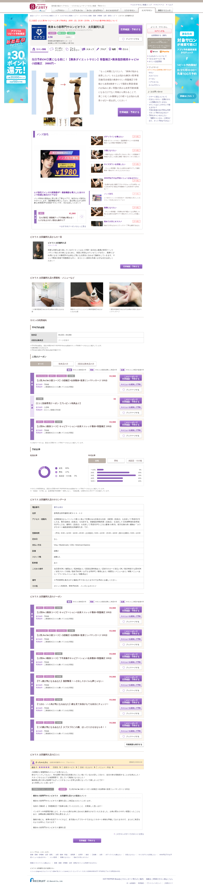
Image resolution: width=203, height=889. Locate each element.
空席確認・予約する (131, 29)
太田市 (80, 854)
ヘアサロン (60, 10)
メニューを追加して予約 (132, 384)
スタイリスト (153, 76)
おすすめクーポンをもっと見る (73, 226)
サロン (151, 73)
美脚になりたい (65, 857)
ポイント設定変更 (155, 61)
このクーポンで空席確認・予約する (131, 378)
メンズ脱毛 (53, 857)
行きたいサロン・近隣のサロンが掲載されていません (159, 100)
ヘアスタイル (77, 10)
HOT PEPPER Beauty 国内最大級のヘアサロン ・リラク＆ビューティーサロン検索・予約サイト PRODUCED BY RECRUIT (39, 7)
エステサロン (147, 10)
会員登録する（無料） (159, 35)
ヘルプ (170, 5)
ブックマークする (132, 39)
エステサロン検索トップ (142, 5)
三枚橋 (94, 854)
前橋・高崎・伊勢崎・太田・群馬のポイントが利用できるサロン (75, 863)
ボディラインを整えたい (114, 854)
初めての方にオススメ (81, 857)
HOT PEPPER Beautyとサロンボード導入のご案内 (123, 879)
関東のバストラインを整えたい (40, 863)
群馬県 (73, 854)
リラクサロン (129, 10)
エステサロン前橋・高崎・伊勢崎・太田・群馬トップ (97, 15)
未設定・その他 (135, 461)
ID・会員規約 (131, 883)
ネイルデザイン (154, 85)
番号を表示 (58, 507)
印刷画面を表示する (134, 744)
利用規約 (141, 883)
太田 (100, 854)
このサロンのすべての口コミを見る (129, 834)
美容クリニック (164, 10)
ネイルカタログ (112, 10)
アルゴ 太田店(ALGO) (112, 871)
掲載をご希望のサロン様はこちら (159, 879)
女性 (97, 461)
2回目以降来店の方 (86, 364)
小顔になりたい (130, 854)
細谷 (87, 854)
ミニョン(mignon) (36, 871)
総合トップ (34, 15)
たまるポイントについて (158, 56)
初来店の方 (63, 364)
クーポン (152, 79)
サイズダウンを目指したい (147, 854)
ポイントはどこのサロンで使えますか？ (159, 106)
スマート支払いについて (158, 97)
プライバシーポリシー (154, 883)
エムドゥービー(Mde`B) (50, 871)
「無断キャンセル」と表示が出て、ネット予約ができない (159, 119)
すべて (41, 364)
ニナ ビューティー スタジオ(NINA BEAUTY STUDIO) (87, 871)
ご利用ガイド (168, 883)
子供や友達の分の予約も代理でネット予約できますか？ (159, 111)
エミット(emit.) (64, 871)
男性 (116, 461)
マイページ (159, 5)
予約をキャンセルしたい (158, 115)
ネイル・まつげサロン (95, 10)
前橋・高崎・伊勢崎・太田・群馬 (41, 854)
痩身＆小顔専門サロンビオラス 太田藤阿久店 (76, 26)
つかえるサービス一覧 (157, 59)
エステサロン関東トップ (68, 15)
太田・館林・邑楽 (61, 854)
